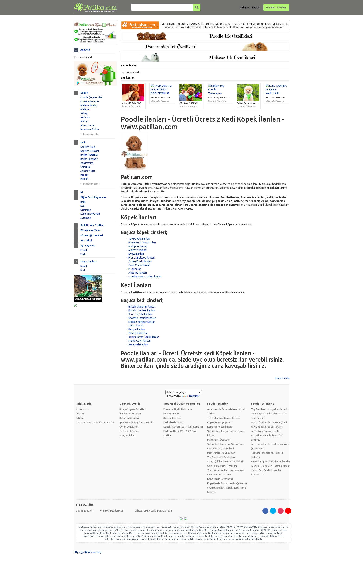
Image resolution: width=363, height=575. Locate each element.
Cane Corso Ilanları (139, 265)
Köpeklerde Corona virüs (221, 479)
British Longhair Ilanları (141, 310)
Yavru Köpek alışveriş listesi (266, 431)
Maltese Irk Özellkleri (218, 439)
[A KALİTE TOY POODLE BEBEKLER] (133, 92)
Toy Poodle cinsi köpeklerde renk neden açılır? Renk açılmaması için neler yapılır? (269, 413)
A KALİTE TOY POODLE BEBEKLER (138, 103)
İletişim (80, 418)
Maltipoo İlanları (137, 246)
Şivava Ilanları (136, 253)
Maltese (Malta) (88, 105)
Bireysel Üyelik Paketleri (132, 409)
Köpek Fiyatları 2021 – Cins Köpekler (183, 426)
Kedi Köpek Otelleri (92, 225)
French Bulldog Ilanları (141, 257)
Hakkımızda (82, 409)
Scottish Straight (89, 151)
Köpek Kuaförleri (91, 230)
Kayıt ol (256, 7)
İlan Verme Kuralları (130, 413)
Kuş (82, 205)
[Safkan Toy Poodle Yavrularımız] (219, 89)
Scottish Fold (87, 147)
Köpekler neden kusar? (219, 426)
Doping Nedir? (171, 413)
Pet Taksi (86, 240)
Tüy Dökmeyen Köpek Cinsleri (223, 418)
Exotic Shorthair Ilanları (141, 321)
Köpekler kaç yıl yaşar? (219, 422)
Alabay (84, 121)
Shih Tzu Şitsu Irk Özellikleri (222, 465)
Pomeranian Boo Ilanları (142, 242)
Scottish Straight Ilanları (142, 317)
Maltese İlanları (137, 250)
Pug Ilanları (134, 268)
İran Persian (86, 162)
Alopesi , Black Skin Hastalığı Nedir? (270, 465)
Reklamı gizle (282, 378)
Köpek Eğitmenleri (91, 235)
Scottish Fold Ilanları (140, 314)
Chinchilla (85, 166)
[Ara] (196, 7)
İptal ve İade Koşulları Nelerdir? (136, 422)
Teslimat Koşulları (129, 431)
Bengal (84, 174)
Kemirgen (85, 209)
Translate (194, 395)
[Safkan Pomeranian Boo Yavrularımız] (248, 92)
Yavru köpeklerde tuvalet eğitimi (269, 422)
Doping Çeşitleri (172, 418)
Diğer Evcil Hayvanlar (93, 197)
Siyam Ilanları (135, 325)
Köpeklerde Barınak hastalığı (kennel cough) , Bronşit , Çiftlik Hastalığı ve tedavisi (227, 487)
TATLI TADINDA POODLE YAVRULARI (284, 98)
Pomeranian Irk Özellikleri (221, 452)
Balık (83, 201)
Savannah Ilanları (138, 344)
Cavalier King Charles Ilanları (144, 276)
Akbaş (83, 113)
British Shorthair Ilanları (142, 306)
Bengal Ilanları (136, 329)
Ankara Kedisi (87, 170)
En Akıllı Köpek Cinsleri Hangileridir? (270, 461)
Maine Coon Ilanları (139, 340)
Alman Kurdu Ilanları (140, 261)
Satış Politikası (127, 435)
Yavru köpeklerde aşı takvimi (267, 426)
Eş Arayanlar (88, 245)
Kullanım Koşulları (129, 418)
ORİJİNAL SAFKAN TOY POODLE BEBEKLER (200, 103)
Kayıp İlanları (88, 261)
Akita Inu (85, 117)
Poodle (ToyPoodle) (91, 97)
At (81, 192)
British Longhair (89, 158)
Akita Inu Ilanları (137, 272)
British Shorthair (89, 154)
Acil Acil (85, 49)
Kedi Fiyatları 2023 (173, 422)
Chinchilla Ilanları (138, 333)
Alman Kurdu (87, 125)
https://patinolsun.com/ (87, 552)
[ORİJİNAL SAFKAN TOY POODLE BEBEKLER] (190, 92)
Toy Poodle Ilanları (139, 238)
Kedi (83, 142)
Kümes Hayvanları (90, 213)
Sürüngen (85, 217)
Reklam (80, 413)
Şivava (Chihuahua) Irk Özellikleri (225, 461)
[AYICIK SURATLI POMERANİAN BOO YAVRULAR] (162, 89)
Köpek (84, 92)
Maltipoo (85, 109)
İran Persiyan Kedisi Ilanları (143, 336)
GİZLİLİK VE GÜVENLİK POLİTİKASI (95, 422)
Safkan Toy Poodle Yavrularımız (223, 98)
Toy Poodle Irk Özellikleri (221, 457)
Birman (84, 178)
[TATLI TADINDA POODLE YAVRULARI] (277, 89)
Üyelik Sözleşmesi (129, 426)
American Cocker (89, 129)
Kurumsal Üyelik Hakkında (177, 409)
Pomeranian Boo (89, 101)
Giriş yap (244, 7)
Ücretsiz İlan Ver (276, 7)
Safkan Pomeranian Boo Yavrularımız (254, 103)
